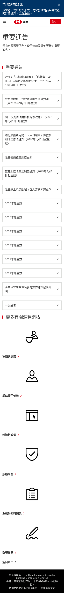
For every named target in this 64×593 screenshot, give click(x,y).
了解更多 (24, 13)
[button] (32, 80)
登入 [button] (56, 21)
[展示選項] (5, 21)
